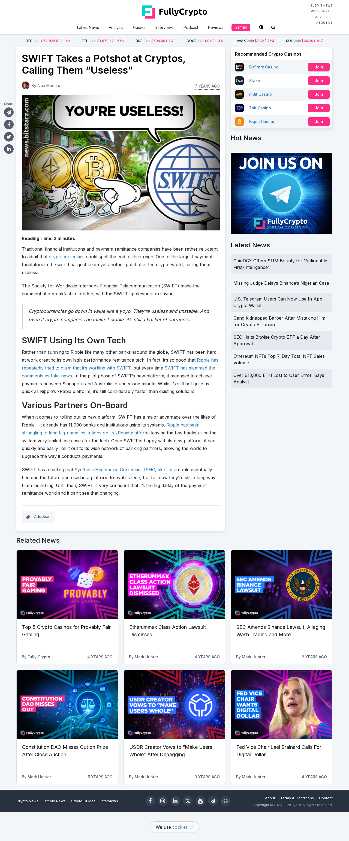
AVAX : (255, 41)
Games (241, 27)
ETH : (103, 41)
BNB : (155, 41)
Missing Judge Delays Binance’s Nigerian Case (281, 283)
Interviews (164, 27)
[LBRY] (225, 801)
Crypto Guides (83, 801)
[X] (188, 801)
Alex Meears (48, 85)
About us (324, 23)
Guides (139, 27)
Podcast (190, 27)
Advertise (324, 17)
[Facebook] (150, 801)
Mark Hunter (146, 656)
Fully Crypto (39, 656)
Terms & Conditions (297, 798)
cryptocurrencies (67, 256)
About (270, 798)
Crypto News (27, 801)
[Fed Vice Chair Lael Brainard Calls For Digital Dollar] (281, 704)
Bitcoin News (55, 801)
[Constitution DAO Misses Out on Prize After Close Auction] (67, 704)
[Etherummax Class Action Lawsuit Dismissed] (174, 584)
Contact (326, 798)
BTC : (48, 41)
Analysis (116, 27)
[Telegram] (213, 801)
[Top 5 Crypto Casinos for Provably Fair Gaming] (67, 584)
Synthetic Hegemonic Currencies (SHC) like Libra (125, 469)
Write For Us (322, 11)
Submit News (321, 5)
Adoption (42, 516)
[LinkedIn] (175, 801)
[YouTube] (200, 801)
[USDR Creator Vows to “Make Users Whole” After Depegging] (174, 704)
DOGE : (206, 41)
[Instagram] (163, 801)
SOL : (304, 41)
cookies (180, 827)
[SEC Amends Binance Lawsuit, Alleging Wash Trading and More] (281, 584)
